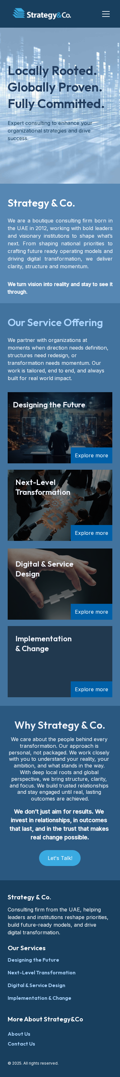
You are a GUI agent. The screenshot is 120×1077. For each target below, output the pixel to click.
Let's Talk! (60, 858)
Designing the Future (33, 960)
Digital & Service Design (36, 985)
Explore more (91, 455)
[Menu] (106, 14)
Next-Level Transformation (42, 972)
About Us (19, 1034)
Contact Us (21, 1043)
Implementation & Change (39, 998)
